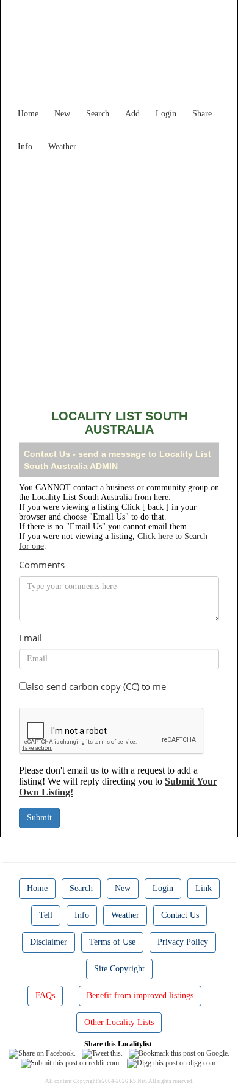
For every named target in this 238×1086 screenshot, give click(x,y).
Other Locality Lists (119, 1022)
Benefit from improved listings (140, 995)
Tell (45, 915)
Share (202, 113)
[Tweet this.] (102, 1053)
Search (97, 113)
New (62, 113)
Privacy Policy (182, 942)
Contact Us (180, 915)
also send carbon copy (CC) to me (96, 686)
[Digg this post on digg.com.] (172, 1063)
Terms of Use (112, 942)
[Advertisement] (119, 276)
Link (203, 888)
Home (28, 113)
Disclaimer (48, 942)
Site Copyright (119, 968)
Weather (62, 146)
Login (166, 113)
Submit (39, 817)
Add (132, 113)
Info (25, 146)
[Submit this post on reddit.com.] (71, 1063)
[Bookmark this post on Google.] (179, 1053)
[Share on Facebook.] (42, 1053)
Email (30, 638)
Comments (42, 565)
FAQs (45, 995)
